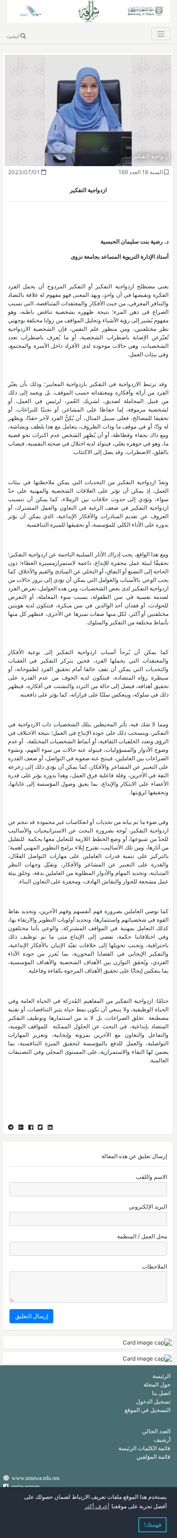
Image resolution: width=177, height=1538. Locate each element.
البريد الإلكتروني (148, 1206)
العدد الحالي (156, 1431)
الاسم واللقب (151, 1176)
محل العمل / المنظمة (142, 1236)
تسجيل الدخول (153, 1401)
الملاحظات (154, 1266)
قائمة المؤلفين (153, 1456)
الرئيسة (161, 1375)
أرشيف (162, 1439)
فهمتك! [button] (152, 1524)
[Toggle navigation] (160, 33)
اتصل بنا (161, 1392)
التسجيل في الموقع (147, 1409)
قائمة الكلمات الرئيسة (144, 1448)
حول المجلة (156, 1384)
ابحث (13, 36)
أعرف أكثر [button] (96, 1506)
